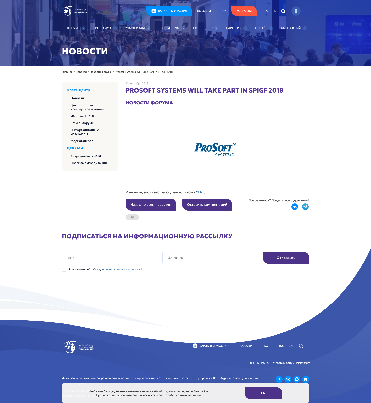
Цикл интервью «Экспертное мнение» (87, 107)
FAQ (265, 346)
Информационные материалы (85, 132)
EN (200, 192)
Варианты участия (172, 11)
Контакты (244, 11)
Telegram (305, 207)
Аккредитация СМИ (86, 156)
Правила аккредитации (89, 163)
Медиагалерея (82, 141)
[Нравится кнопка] (132, 217)
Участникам (135, 28)
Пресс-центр (203, 28)
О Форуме (72, 28)
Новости (204, 11)
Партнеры (233, 28)
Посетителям (169, 28)
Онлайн (261, 28)
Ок (263, 393)
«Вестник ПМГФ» (83, 116)
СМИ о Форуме (82, 123)
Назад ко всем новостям (151, 204)
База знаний (291, 28)
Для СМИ (75, 148)
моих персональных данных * (122, 269)
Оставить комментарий (207, 204)
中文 (223, 11)
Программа (102, 28)
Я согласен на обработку (105, 269)
